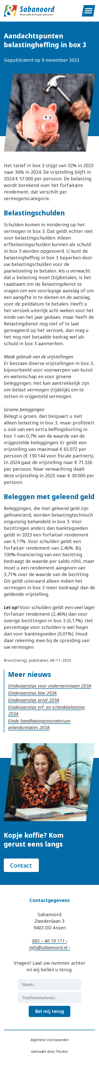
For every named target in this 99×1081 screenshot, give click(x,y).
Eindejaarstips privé (28, 700)
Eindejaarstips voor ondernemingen (44, 686)
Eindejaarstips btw (27, 693)
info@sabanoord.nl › (49, 947)
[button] (88, 11)
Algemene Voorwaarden (49, 1039)
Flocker (62, 1051)
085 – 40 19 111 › (49, 941)
